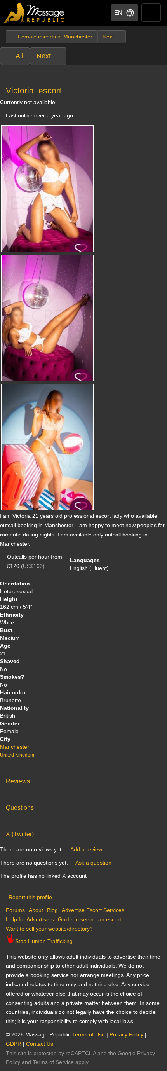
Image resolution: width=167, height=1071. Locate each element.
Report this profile (30, 897)
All (19, 56)
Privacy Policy (126, 1034)
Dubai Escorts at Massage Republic (34, 13)
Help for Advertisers (30, 919)
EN (118, 12)
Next (44, 56)
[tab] (83, 779)
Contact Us (39, 1044)
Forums (15, 910)
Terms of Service (53, 1062)
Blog (52, 910)
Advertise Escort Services (93, 910)
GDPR (13, 1044)
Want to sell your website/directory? (49, 929)
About (36, 910)
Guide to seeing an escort (89, 919)
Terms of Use (88, 1034)
